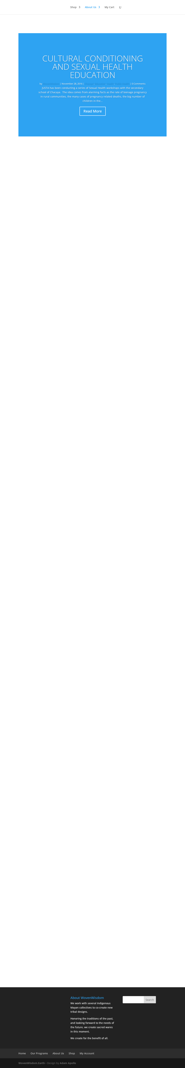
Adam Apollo (68, 1063)
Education (100, 83)
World (128, 750)
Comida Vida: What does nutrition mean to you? (59, 890)
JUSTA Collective (35, 223)
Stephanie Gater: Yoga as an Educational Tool (57, 793)
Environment (84, 175)
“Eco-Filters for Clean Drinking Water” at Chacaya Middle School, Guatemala (80, 697)
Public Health (122, 83)
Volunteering (123, 266)
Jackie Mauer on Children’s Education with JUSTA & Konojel (67, 842)
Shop (73, 7)
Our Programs (39, 1053)
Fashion (93, 266)
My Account (87, 1053)
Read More (92, 111)
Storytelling (99, 750)
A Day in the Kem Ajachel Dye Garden (50, 939)
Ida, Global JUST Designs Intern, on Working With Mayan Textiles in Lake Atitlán (83, 406)
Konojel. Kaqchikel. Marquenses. (47, 600)
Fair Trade (81, 266)
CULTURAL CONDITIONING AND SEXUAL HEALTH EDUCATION (92, 66)
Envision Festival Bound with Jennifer (50, 357)
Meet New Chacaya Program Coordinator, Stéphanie (62, 648)
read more (28, 193)
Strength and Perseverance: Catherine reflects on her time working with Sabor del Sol (88, 260)
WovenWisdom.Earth (31, 1063)
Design (69, 266)
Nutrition (108, 175)
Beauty (69, 314)
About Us (90, 7)
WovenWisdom (51, 83)
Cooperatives (70, 508)
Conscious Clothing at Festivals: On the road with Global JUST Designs (75, 551)
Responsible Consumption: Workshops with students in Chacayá (71, 170)
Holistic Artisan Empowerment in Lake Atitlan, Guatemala (66, 745)
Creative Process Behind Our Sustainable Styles (58, 309)
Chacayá (89, 83)
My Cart (109, 7)
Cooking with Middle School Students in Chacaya (59, 218)
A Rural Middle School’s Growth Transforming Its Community (69, 454)
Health (110, 83)
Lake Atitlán (107, 266)
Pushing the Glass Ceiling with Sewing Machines (59, 503)
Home (22, 1053)
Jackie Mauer (33, 460)
